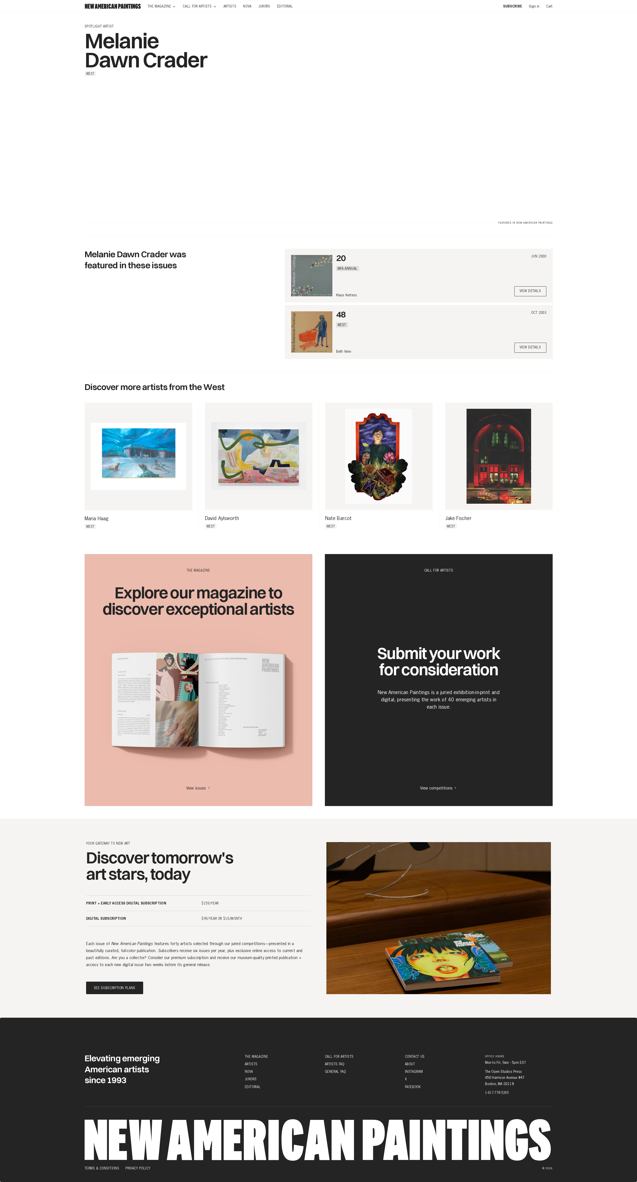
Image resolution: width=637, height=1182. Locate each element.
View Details (530, 291)
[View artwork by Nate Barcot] (379, 456)
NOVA (249, 1071)
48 (341, 314)
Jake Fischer (458, 518)
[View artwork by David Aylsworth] (258, 456)
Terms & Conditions (102, 1168)
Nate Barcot (338, 518)
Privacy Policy (137, 1168)
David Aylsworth (222, 518)
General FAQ (335, 1071)
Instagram (414, 1071)
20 (341, 257)
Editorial (253, 1087)
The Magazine (256, 1056)
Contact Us (415, 1056)
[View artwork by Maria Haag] (138, 456)
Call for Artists (339, 1056)
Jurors (251, 1079)
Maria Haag (97, 518)
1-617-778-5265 (497, 1092)
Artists (251, 1064)
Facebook (413, 1087)
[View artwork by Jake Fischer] (499, 456)
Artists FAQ (334, 1064)
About (410, 1064)
